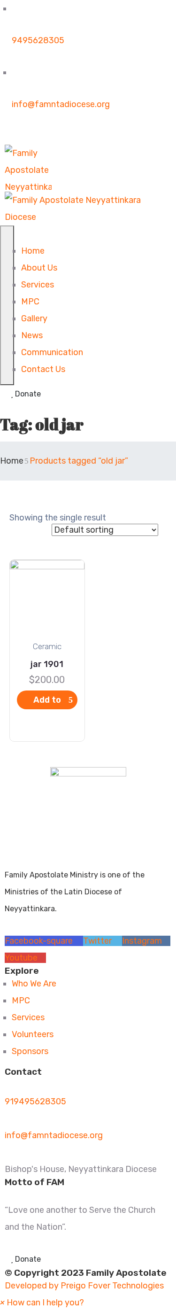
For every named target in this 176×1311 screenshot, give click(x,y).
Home (33, 251)
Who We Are (34, 983)
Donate (27, 393)
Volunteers (33, 1034)
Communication (52, 352)
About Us (39, 268)
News (32, 335)
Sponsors (30, 1051)
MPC (30, 301)
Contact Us (43, 369)
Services (37, 284)
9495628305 (38, 40)
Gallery (34, 318)
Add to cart (47, 702)
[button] (42, 1302)
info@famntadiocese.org (61, 104)
